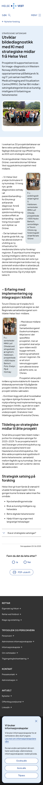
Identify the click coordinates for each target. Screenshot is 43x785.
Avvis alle (21, 768)
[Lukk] (36, 721)
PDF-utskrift (24, 572)
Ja (17, 562)
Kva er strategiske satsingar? (22, 533)
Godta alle (21, 760)
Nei (29, 562)
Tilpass (21, 775)
